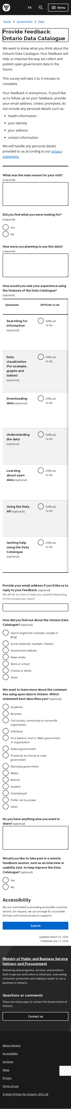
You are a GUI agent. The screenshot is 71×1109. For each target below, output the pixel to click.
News (6, 1070)
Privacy (7, 1078)
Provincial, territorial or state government (29, 758)
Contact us (35, 1016)
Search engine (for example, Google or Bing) (34, 635)
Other (14, 677)
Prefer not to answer (23, 800)
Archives (8, 1062)
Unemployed (19, 793)
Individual (17, 731)
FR (30, 8)
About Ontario (11, 1045)
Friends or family (21, 670)
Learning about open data (16, 475)
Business (16, 714)
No (12, 234)
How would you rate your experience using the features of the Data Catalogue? (34, 288)
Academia (17, 707)
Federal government (23, 749)
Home (7, 21)
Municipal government (25, 766)
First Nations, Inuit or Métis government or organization (35, 740)
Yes (13, 227)
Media (14, 773)
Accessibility (10, 1053)
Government (25, 21)
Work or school (20, 664)
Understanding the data (18, 437)
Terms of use (10, 1086)
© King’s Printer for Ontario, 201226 (25, 1094)
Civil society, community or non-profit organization (34, 722)
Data (41, 21)
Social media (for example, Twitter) (32, 644)
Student (15, 786)
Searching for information (17, 323)
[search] (40, 7)
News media (18, 657)
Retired (15, 780)
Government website (24, 650)
